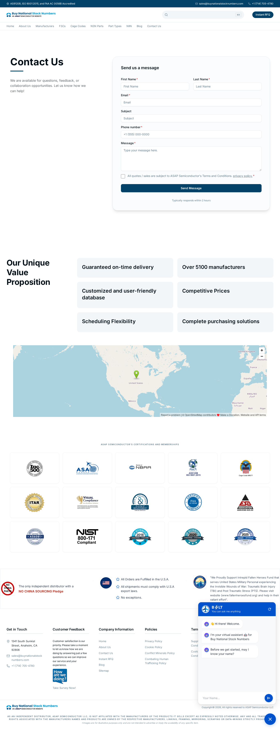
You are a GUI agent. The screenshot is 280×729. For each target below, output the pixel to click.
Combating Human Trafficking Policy (156, 661)
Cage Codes (78, 26)
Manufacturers (45, 26)
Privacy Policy (153, 641)
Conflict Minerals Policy (160, 653)
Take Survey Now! (64, 687)
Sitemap (104, 670)
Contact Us (154, 26)
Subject (126, 111)
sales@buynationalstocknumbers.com (221, 3)
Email (125, 95)
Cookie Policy (153, 647)
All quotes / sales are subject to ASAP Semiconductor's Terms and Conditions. (191, 176)
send (269, 698)
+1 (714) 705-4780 (262, 3)
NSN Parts (97, 26)
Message (128, 143)
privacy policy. (243, 176)
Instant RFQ (263, 14)
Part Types (115, 26)
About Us (25, 26)
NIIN (129, 26)
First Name (129, 79)
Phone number (131, 127)
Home (10, 26)
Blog (139, 26)
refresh (269, 609)
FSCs (62, 26)
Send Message (191, 188)
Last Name (201, 79)
